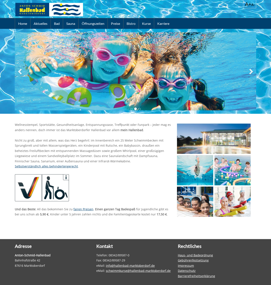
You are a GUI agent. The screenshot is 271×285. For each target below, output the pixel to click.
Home (22, 23)
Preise (115, 23)
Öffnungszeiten (93, 23)
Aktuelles (40, 23)
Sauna (70, 23)
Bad (57, 23)
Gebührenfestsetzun (192, 260)
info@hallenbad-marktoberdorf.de (130, 266)
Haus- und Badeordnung (195, 255)
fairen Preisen (83, 209)
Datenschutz (187, 271)
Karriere (163, 23)
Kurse (146, 23)
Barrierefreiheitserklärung (196, 276)
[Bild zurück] (20, 71)
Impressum (186, 266)
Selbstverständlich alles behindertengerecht (46, 166)
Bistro (131, 23)
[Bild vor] (250, 71)
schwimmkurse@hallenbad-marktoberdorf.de (138, 271)
